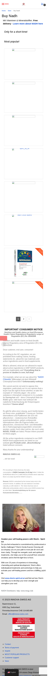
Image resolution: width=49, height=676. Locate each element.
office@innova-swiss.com (18, 614)
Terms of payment (12, 648)
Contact (8, 644)
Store (9, 11)
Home (4, 11)
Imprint (7, 651)
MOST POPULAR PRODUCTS (17, 654)
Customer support (12, 658)
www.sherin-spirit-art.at (15, 578)
